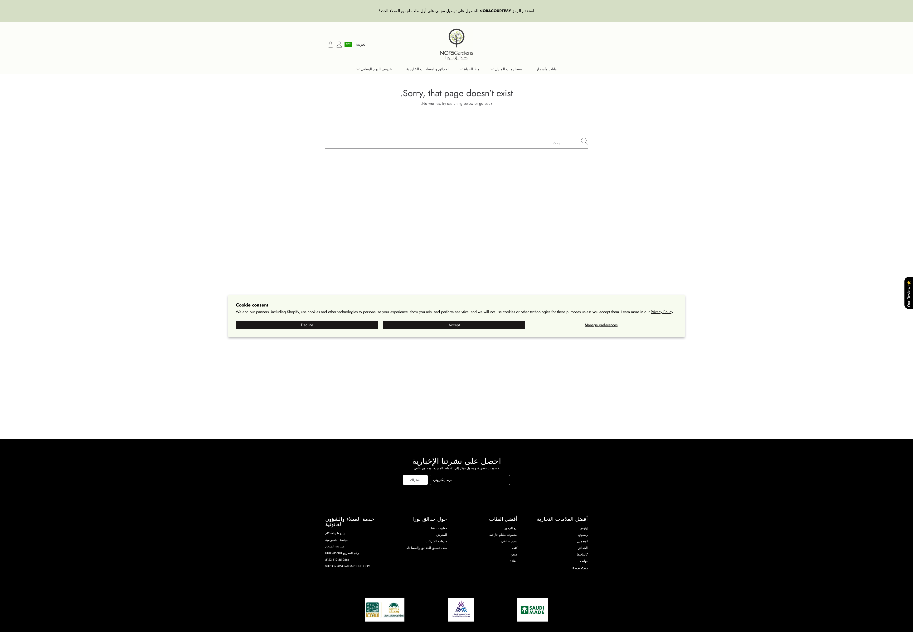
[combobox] (456, 141)
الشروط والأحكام (336, 533)
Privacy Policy (662, 312)
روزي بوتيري (580, 567)
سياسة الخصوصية (336, 540)
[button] (330, 44)
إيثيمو (584, 528)
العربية (361, 44)
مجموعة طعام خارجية (503, 534)
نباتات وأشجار (546, 69)
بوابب (584, 561)
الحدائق (583, 548)
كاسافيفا (582, 554)
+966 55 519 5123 (337, 559)
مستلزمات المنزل (508, 69)
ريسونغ (583, 534)
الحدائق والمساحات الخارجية (427, 69)
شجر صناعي (509, 541)
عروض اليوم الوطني (376, 69)
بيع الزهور (511, 528)
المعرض (441, 534)
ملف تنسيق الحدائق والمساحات (426, 548)
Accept (454, 325)
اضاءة (513, 561)
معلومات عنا (439, 528)
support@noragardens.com (347, 566)
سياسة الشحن (334, 546)
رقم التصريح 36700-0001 (342, 553)
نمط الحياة (472, 69)
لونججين (582, 541)
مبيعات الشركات (436, 541)
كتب (514, 548)
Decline (307, 325)
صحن (513, 554)
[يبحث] (584, 141)
